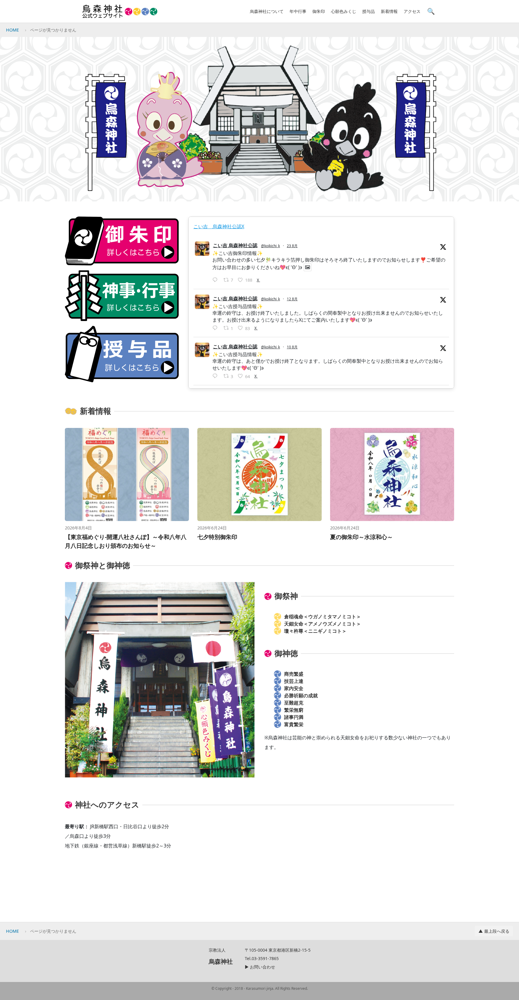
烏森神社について (267, 11)
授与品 (368, 11)
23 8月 (292, 245)
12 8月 (292, 299)
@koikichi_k (270, 245)
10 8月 (292, 347)
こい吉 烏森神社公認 (235, 245)
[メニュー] (203, 11)
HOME (12, 30)
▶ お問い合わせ (260, 967)
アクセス (412, 11)
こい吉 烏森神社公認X (218, 226)
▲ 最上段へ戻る (493, 931)
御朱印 (318, 11)
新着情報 (389, 11)
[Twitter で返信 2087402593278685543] (216, 328)
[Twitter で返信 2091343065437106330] (216, 280)
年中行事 (298, 11)
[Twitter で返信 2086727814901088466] (216, 376)
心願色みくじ (343, 11)
